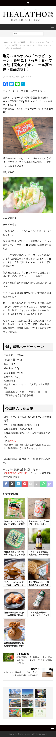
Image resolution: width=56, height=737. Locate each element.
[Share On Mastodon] (50, 484)
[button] (52, 27)
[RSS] (28, 3)
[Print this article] (37, 484)
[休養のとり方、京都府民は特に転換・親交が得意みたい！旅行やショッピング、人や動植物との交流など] (27, 712)
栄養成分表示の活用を (16, 473)
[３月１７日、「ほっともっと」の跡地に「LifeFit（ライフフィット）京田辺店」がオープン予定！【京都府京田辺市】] (15, 693)
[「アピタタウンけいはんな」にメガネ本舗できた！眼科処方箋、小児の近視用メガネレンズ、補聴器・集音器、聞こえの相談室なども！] (15, 703)
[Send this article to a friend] (31, 484)
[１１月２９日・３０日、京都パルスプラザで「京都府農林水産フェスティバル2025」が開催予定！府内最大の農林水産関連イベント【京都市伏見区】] (40, 693)
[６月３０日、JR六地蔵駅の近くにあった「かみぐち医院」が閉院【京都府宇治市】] (40, 703)
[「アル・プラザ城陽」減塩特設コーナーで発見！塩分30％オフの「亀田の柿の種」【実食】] (15, 712)
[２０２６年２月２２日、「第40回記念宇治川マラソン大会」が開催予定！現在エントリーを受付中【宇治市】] (27, 693)
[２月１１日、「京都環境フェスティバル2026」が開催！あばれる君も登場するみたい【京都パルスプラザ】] (40, 712)
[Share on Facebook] (6, 484)
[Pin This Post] (25, 484)
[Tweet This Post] (12, 484)
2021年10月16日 (12, 76)
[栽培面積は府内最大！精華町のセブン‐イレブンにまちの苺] (27, 703)
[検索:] (28, 33)
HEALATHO (27, 76)
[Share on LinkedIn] (18, 484)
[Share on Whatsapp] (43, 484)
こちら (12, 440)
